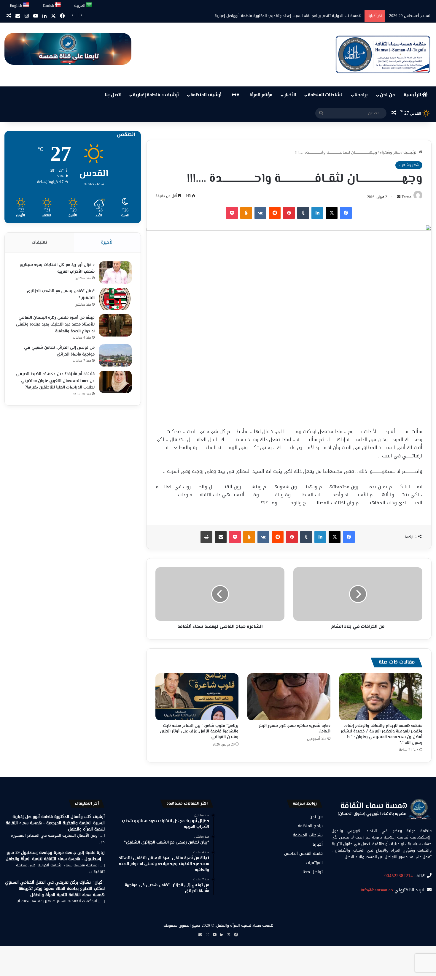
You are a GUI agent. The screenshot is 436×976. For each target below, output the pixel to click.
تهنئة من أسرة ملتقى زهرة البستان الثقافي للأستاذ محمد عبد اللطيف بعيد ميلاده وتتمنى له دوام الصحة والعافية (55, 324)
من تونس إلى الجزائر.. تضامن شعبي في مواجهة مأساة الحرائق (59, 351)
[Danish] (58, 5)
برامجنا (361, 95)
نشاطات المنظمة (325, 95)
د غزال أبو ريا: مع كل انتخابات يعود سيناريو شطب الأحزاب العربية (57, 268)
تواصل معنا (313, 872)
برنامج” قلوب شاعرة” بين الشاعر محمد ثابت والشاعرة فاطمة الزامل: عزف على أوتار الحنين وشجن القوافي (199, 731)
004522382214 (398, 875)
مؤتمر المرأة (261, 95)
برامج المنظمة (310, 826)
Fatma (406, 197)
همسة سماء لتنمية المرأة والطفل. (244, 925)
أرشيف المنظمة (205, 95)
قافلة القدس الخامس (303, 853)
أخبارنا (318, 844)
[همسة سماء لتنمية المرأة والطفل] (383, 54)
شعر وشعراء (390, 152)
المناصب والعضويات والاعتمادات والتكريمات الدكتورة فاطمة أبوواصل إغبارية (299, 15)
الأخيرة (107, 242)
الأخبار (290, 95)
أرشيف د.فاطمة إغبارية (156, 95)
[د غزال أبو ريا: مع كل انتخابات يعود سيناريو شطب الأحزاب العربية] (115, 272)
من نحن (387, 95)
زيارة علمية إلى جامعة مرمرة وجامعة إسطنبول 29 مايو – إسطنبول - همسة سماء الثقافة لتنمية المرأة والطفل (55, 855)
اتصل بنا (113, 95)
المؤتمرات (314, 862)
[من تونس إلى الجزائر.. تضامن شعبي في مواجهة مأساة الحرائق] (115, 355)
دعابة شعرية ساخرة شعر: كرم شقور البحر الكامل (294, 729)
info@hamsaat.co (377, 890)
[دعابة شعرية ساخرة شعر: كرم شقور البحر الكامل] (288, 696)
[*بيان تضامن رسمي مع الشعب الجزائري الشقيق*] (115, 299)
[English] (26, 5)
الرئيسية (413, 95)
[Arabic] (89, 5)
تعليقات (39, 242)
